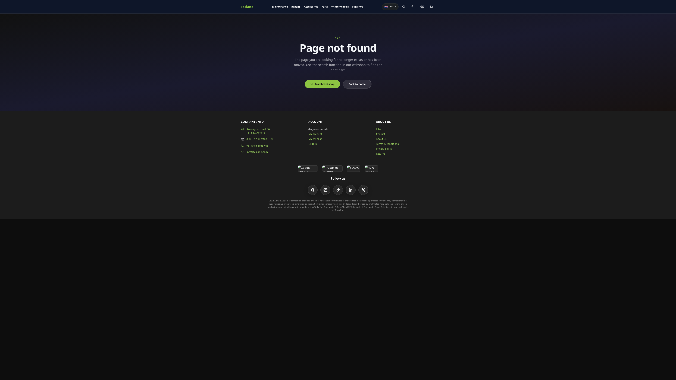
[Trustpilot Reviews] (332, 168)
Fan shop (357, 6)
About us (381, 139)
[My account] (422, 7)
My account (315, 134)
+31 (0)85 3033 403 (257, 145)
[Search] (404, 7)
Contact (380, 134)
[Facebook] (313, 190)
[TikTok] (338, 190)
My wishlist (315, 139)
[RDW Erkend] (371, 168)
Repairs (295, 6)
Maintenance (280, 6)
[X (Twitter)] (363, 190)
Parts (324, 6)
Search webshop (324, 84)
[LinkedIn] (351, 190)
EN (390, 7)
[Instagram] (325, 190)
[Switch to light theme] (413, 7)
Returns (380, 153)
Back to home (357, 84)
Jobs (378, 129)
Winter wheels (340, 6)
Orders (312, 143)
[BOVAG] (354, 168)
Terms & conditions (387, 143)
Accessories (311, 6)
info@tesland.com (257, 152)
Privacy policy (384, 148)
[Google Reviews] (308, 168)
